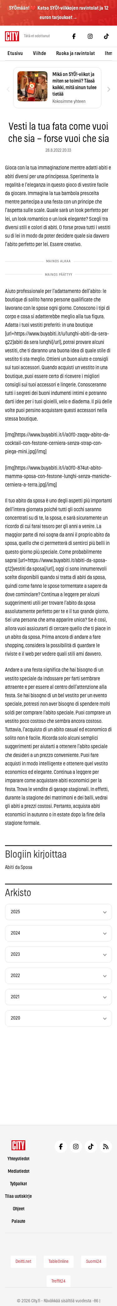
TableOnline (59, 1261)
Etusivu (15, 53)
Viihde (39, 53)
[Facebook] (74, 36)
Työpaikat (18, 1184)
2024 (15, 933)
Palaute (18, 1221)
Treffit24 (58, 1281)
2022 (15, 975)
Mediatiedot (18, 1171)
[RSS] (106, 1146)
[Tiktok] (106, 36)
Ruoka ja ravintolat (75, 53)
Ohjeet (18, 1209)
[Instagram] (90, 36)
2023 (15, 954)
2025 (15, 912)
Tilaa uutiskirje (18, 1196)
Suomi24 (93, 1261)
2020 (15, 1018)
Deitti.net (23, 1261)
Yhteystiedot (18, 1159)
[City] (19, 1145)
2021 (15, 997)
